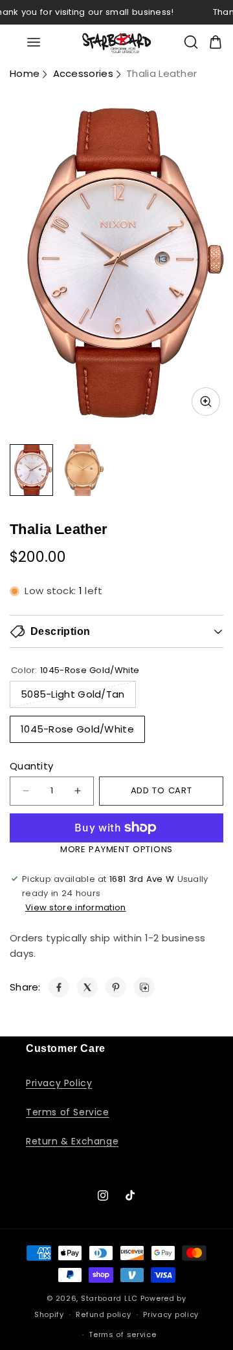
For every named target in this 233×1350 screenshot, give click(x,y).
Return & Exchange (72, 1141)
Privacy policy (171, 1314)
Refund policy (103, 1314)
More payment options (116, 849)
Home (24, 73)
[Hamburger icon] (34, 42)
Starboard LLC (109, 1298)
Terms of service (122, 1334)
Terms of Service (67, 1112)
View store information (75, 907)
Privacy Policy (59, 1083)
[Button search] (191, 42)
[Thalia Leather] (59, 987)
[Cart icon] (215, 42)
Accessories (83, 73)
